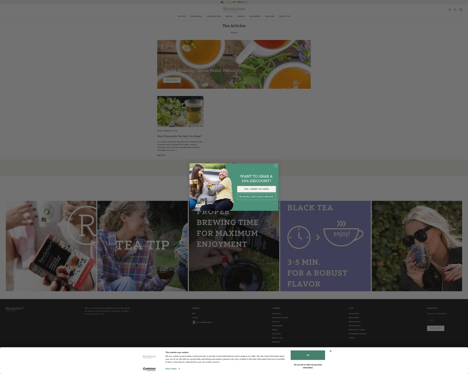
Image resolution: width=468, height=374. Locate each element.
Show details (171, 369)
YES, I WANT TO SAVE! (256, 189)
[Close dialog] (276, 165)
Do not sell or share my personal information (308, 366)
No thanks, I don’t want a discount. (256, 196)
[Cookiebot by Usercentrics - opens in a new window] (149, 369)
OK (308, 355)
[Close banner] (331, 351)
